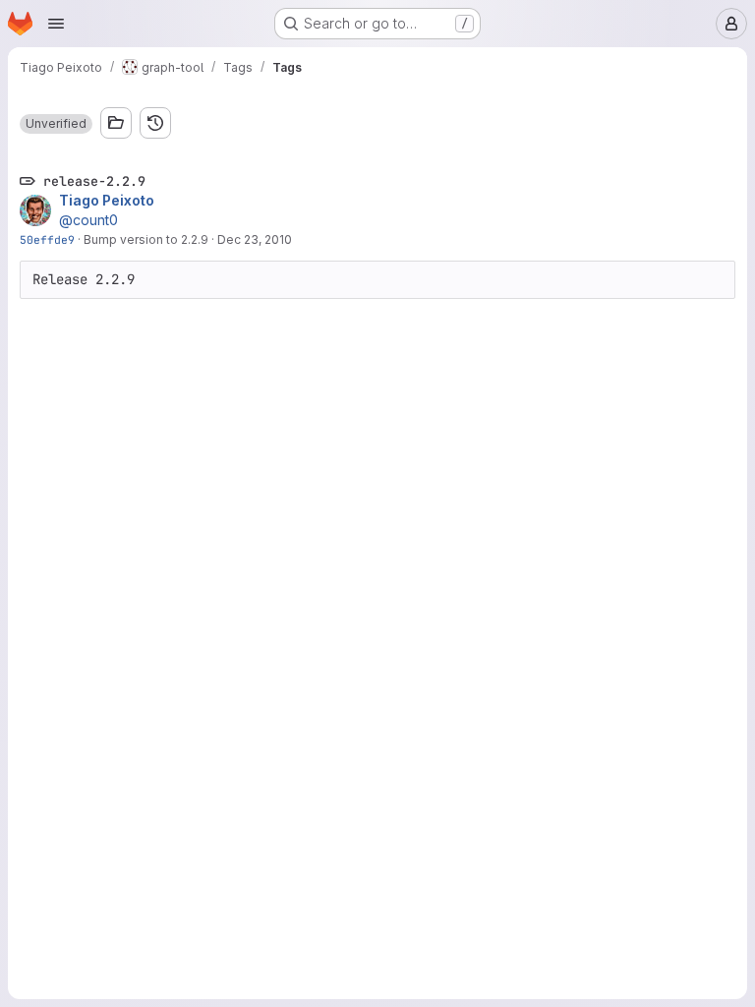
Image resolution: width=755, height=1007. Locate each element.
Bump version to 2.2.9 (146, 239)
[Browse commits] (155, 123)
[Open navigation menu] (56, 23)
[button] (56, 124)
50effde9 (47, 239)
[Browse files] (116, 123)
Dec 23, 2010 (254, 239)
